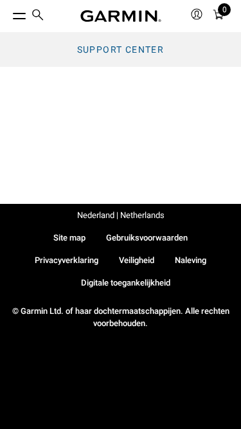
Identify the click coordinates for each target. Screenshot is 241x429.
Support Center (121, 49)
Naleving (190, 260)
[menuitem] (38, 16)
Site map (69, 237)
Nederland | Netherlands (121, 215)
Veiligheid (136, 260)
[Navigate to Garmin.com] (121, 16)
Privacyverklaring (66, 260)
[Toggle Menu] (7, 13)
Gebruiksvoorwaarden (147, 237)
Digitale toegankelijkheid (125, 283)
